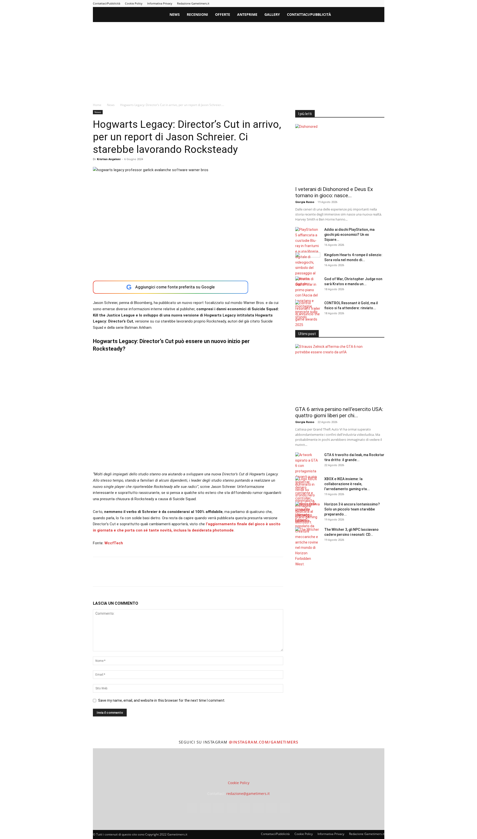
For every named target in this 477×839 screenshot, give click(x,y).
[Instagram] (331, 3)
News (175, 14)
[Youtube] (380, 3)
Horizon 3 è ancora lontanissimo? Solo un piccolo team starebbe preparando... (352, 509)
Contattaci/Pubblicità (106, 3)
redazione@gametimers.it (248, 793)
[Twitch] (364, 3)
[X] (372, 3)
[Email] (155, 576)
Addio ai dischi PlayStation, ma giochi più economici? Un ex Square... (349, 235)
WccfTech (113, 543)
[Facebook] (323, 3)
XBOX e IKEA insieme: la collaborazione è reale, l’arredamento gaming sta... (347, 484)
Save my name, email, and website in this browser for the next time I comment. (161, 700)
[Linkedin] (339, 3)
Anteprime (247, 14)
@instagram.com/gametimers (263, 742)
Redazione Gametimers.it (193, 3)
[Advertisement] (238, 60)
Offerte (222, 14)
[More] (179, 576)
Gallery (272, 14)
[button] (378, 15)
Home (97, 105)
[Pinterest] (347, 3)
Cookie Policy (133, 3)
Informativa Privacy (159, 3)
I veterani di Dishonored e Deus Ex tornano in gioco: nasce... (334, 192)
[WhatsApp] (132, 576)
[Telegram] (356, 3)
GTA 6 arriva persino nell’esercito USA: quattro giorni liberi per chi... (339, 412)
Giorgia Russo (304, 202)
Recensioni (197, 14)
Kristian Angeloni (108, 159)
